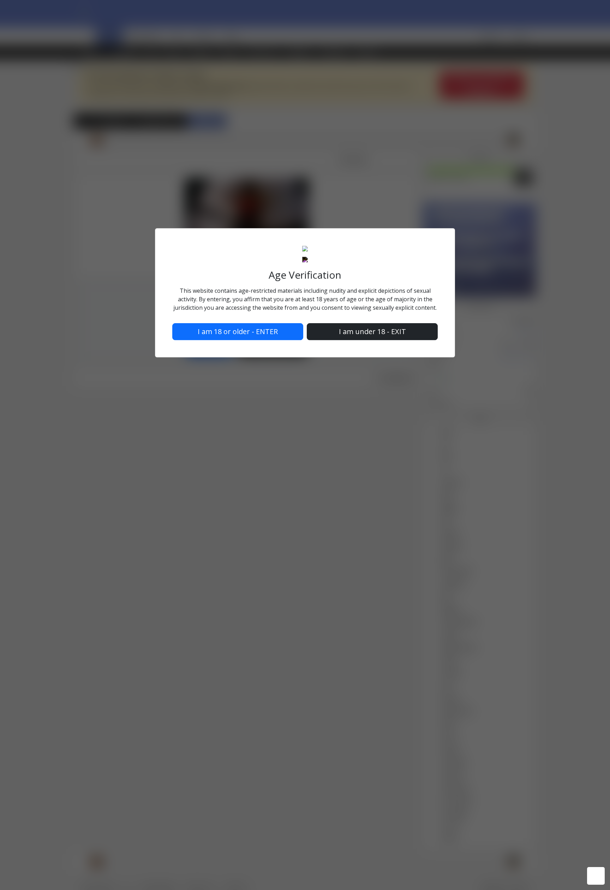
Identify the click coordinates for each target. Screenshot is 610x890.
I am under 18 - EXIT (372, 331)
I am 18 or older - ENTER (238, 331)
